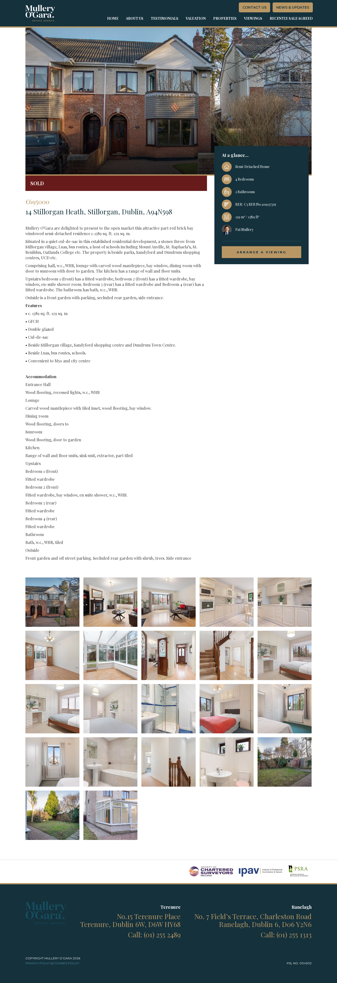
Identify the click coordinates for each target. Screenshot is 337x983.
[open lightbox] (52, 602)
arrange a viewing (261, 252)
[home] (40, 13)
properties (225, 18)
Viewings (253, 18)
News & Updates (292, 7)
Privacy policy (38, 963)
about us (134, 18)
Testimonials (164, 18)
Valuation (196, 18)
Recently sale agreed (291, 18)
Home (112, 18)
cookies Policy (66, 963)
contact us (254, 7)
